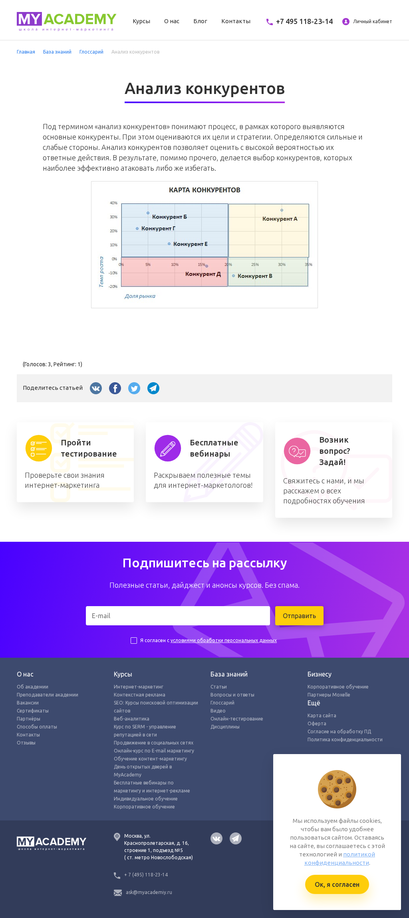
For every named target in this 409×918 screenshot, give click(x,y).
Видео (218, 710)
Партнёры (28, 718)
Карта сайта (322, 715)
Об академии (32, 686)
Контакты (235, 21)
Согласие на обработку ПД (339, 731)
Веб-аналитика (131, 718)
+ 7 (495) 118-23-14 (146, 874)
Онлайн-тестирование (236, 718)
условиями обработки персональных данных (224, 640)
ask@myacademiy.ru (149, 892)
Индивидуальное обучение (146, 798)
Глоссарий (222, 702)
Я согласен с (208, 640)
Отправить (299, 615)
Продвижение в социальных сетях (153, 742)
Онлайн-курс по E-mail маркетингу (154, 750)
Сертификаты (33, 710)
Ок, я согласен (337, 884)
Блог (200, 21)
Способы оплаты (37, 726)
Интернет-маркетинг (138, 686)
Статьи (218, 686)
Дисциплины (225, 726)
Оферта (317, 723)
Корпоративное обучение (144, 806)
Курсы (141, 21)
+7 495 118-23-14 (304, 21)
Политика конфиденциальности (345, 739)
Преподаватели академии (47, 694)
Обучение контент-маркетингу (150, 758)
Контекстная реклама (139, 694)
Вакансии (28, 702)
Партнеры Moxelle (329, 694)
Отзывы (26, 742)
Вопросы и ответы (232, 694)
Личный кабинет (372, 21)
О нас (171, 21)
